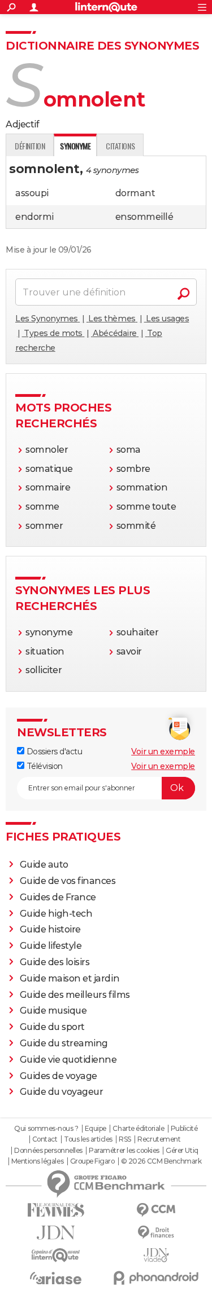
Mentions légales (37, 1161)
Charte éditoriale (138, 1129)
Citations (120, 146)
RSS (125, 1139)
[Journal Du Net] (56, 1233)
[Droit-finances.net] (156, 1233)
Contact (45, 1139)
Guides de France (58, 897)
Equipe (95, 1129)
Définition (30, 146)
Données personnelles (48, 1151)
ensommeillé (144, 216)
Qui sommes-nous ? (46, 1129)
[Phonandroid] (156, 1278)
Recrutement (158, 1139)
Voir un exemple (163, 751)
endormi (34, 216)
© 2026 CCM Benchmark (161, 1161)
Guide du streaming (64, 1043)
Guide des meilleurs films (75, 994)
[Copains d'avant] (56, 1255)
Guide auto (44, 864)
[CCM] (156, 1210)
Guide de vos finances (68, 881)
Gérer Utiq (182, 1151)
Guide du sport (52, 1027)
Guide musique (53, 1010)
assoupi (32, 193)
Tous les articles (88, 1139)
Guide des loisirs (55, 962)
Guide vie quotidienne (68, 1059)
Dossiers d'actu (53, 751)
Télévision (43, 766)
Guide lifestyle (51, 945)
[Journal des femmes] (56, 1210)
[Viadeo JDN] (156, 1255)
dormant (135, 193)
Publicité (184, 1129)
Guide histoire (50, 929)
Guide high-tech (56, 913)
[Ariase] (56, 1278)
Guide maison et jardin (69, 978)
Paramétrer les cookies (124, 1151)
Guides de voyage (58, 1076)
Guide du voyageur (61, 1091)
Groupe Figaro (92, 1161)
